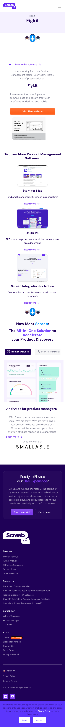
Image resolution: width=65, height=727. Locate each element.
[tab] (18, 352)
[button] (59, 6)
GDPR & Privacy (10, 573)
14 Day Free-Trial (11, 654)
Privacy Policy (43, 711)
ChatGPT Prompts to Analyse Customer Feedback (26, 599)
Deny (24, 720)
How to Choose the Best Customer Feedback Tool (26, 590)
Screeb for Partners (12, 641)
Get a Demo (8, 650)
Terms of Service (10, 681)
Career (6, 637)
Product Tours (9, 569)
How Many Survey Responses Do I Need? (22, 603)
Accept (39, 720)
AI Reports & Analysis (13, 565)
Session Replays (10, 556)
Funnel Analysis (10, 560)
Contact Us (8, 646)
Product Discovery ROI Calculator (18, 594)
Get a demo (44, 512)
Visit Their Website (32, 111)
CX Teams (7, 624)
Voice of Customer (11, 616)
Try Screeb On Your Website (16, 586)
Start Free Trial (22, 512)
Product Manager (11, 620)
